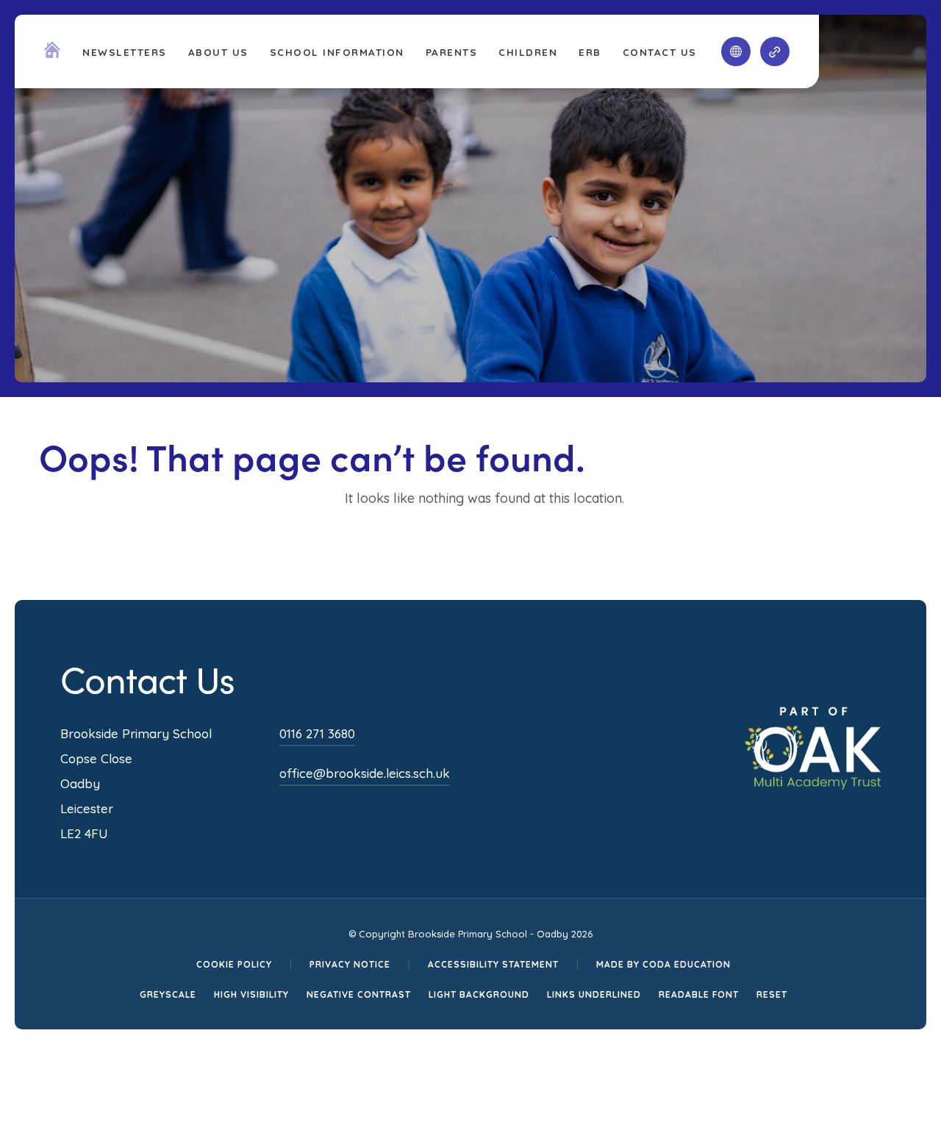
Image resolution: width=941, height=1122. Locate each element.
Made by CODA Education (663, 964)
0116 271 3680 (317, 733)
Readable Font (699, 994)
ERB (590, 52)
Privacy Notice (350, 964)
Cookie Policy (234, 964)
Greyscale (168, 994)
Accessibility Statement (493, 964)
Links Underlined (594, 994)
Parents (452, 52)
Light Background (479, 994)
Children (527, 52)
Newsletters (124, 52)
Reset (771, 994)
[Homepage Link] (52, 53)
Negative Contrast (359, 994)
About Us (218, 52)
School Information (337, 52)
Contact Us (660, 52)
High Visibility (251, 994)
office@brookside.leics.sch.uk (364, 773)
